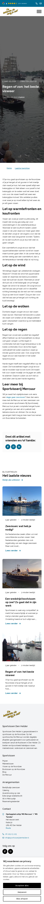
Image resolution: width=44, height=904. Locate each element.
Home (9, 168)
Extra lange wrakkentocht (12, 796)
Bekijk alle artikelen (11, 480)
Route (8, 828)
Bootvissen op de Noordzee (13, 769)
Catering (5, 790)
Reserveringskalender (11, 801)
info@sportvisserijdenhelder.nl (17, 838)
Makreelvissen (8, 764)
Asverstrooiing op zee (11, 793)
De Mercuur (7, 775)
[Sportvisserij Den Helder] (10, 11)
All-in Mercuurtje (9, 799)
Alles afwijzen (22, 899)
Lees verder (11, 550)
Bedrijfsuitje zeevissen (11, 787)
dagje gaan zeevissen (15, 397)
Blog (4, 772)
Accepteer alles (22, 886)
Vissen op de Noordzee (12, 766)
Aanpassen (22, 892)
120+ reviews (22, 3)
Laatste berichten (22, 168)
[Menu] (39, 11)
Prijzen (5, 761)
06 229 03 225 (11, 834)
